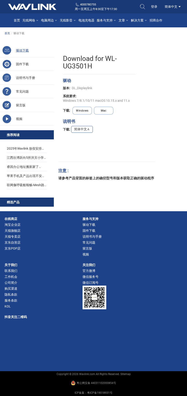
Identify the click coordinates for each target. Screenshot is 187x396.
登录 (154, 6)
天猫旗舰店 (13, 230)
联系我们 (11, 271)
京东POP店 (13, 248)
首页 (17, 20)
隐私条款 (11, 294)
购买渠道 (11, 288)
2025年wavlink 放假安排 (24, 148)
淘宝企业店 (13, 225)
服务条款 (11, 300)
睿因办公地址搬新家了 (23, 167)
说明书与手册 (92, 236)
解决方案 (137, 20)
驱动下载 (89, 225)
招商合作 (156, 20)
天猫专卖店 (13, 236)
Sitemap (125, 374)
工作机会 (11, 277)
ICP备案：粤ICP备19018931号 (93, 392)
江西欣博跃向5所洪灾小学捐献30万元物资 (27, 159)
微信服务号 (91, 277)
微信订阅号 (91, 282)
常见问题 (89, 242)
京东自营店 (13, 242)
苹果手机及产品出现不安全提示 (26, 177)
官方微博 (89, 271)
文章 (122, 20)
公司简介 (11, 282)
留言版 (87, 248)
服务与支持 (105, 20)
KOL (8, 306)
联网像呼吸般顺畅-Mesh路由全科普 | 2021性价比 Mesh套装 (27, 186)
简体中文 (171, 6)
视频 (86, 254)
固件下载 (89, 230)
